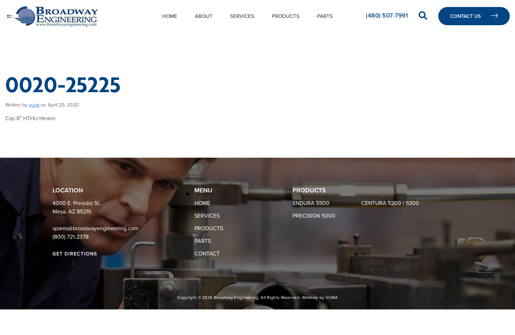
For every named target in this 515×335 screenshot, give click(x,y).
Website (310, 297)
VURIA (331, 297)
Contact (207, 253)
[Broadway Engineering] (52, 16)
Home (169, 16)
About (204, 16)
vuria (34, 105)
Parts (325, 16)
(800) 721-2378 (71, 236)
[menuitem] (169, 16)
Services (242, 16)
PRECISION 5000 (314, 215)
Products (286, 16)
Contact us (466, 16)
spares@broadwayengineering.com (95, 228)
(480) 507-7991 (388, 15)
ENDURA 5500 (311, 203)
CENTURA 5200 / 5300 (390, 203)
